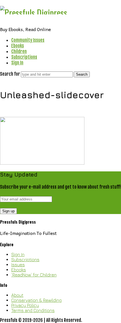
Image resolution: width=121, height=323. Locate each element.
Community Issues (27, 40)
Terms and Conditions (33, 310)
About (17, 295)
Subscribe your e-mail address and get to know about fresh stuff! (60, 187)
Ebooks (17, 46)
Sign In (17, 63)
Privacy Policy (25, 305)
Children (19, 51)
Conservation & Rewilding (36, 300)
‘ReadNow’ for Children (34, 274)
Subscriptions (24, 57)
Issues (18, 264)
